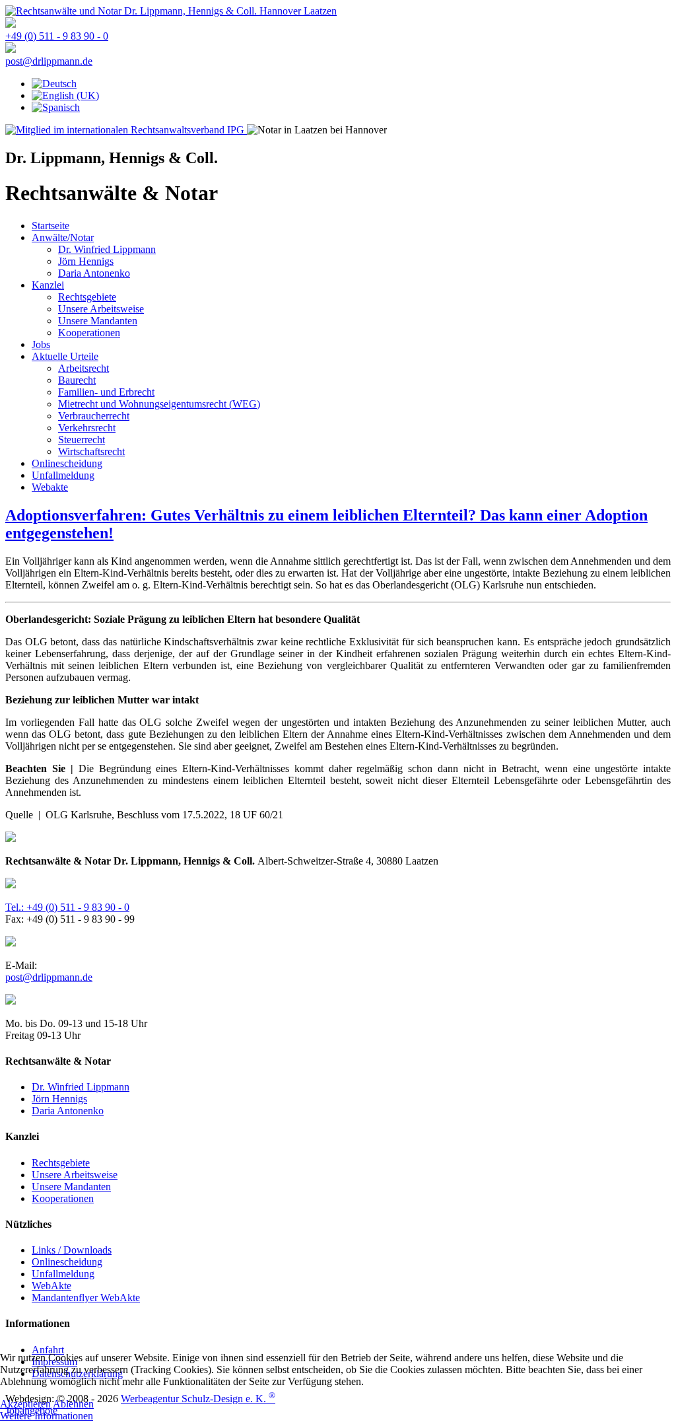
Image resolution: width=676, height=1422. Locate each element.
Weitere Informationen (46, 1415)
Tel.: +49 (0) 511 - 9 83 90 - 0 (67, 907)
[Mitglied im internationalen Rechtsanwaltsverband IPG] (126, 129)
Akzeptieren (25, 1403)
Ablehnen (73, 1403)
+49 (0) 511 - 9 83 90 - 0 (56, 36)
